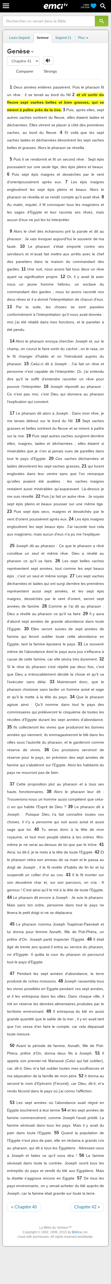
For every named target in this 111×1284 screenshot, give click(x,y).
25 (12, 545)
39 (70, 806)
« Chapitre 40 (24, 1207)
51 (97, 1053)
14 (12, 341)
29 (85, 613)
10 (22, 246)
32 (101, 659)
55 (56, 1132)
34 (72, 696)
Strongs (50, 71)
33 (52, 681)
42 (97, 852)
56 (81, 1155)
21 (84, 466)
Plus (81, 38)
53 (12, 1102)
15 (26, 363)
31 (80, 644)
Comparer (24, 71)
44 (9, 897)
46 (89, 939)
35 (9, 727)
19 (28, 435)
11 (23, 269)
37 (12, 784)
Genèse (18, 51)
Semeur (43, 38)
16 (46, 386)
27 (72, 576)
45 (12, 924)
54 (63, 1110)
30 (26, 628)
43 (68, 874)
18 (77, 420)
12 (62, 276)
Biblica (77, 1232)
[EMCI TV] (55, 6)
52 (81, 1075)
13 (9, 306)
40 (36, 829)
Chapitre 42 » (87, 1207)
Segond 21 (63, 38)
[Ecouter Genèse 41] (48, 60)
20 (51, 458)
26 (57, 560)
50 (12, 1045)
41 (101, 844)
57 (79, 1178)
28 (44, 606)
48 (60, 981)
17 (12, 413)
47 (12, 973)
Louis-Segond (19, 38)
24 (71, 519)
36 (46, 749)
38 (49, 791)
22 (38, 496)
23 (9, 511)
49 (48, 1011)
